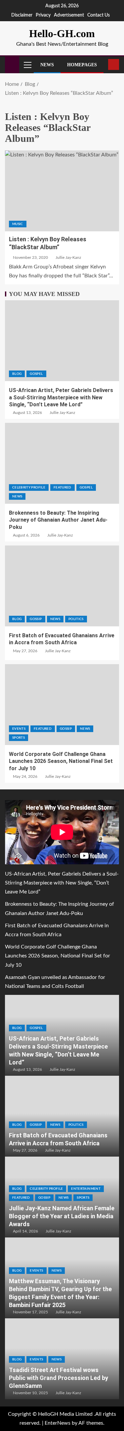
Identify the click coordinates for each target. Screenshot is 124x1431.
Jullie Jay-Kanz (68, 257)
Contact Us (98, 15)
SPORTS (18, 737)
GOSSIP (36, 619)
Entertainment (86, 1188)
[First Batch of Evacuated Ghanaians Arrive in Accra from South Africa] (62, 585)
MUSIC (17, 224)
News (47, 64)
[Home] (12, 65)
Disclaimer (21, 15)
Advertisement (69, 15)
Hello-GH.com (62, 33)
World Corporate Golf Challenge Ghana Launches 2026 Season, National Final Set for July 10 (61, 761)
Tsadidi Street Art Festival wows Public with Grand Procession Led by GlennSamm (58, 1377)
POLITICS (76, 619)
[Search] (102, 64)
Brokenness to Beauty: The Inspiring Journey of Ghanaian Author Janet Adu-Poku (58, 520)
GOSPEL (36, 373)
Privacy (43, 15)
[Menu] (27, 64)
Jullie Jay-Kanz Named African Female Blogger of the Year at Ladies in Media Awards (61, 1216)
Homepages (82, 64)
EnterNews (57, 1423)
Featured (62, 487)
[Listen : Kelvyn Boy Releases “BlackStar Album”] (62, 190)
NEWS (17, 496)
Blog (16, 373)
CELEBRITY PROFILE (28, 487)
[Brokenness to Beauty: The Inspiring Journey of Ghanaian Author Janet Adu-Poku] (62, 463)
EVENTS (18, 728)
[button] (27, 64)
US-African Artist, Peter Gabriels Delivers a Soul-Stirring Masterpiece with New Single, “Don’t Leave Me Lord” (61, 397)
